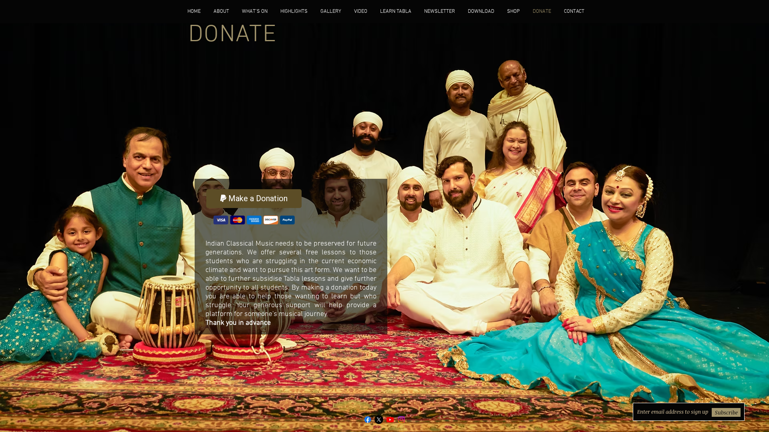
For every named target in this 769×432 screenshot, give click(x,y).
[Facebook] (367, 419)
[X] (378, 419)
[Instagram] (401, 419)
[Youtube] (390, 419)
